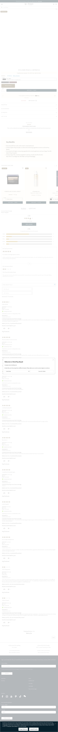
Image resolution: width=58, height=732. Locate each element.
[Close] (55, 723)
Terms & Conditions (14, 726)
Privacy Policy (9, 726)
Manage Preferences (23, 729)
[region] (29, 726)
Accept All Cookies (34, 729)
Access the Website (41, 371)
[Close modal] (53, 359)
